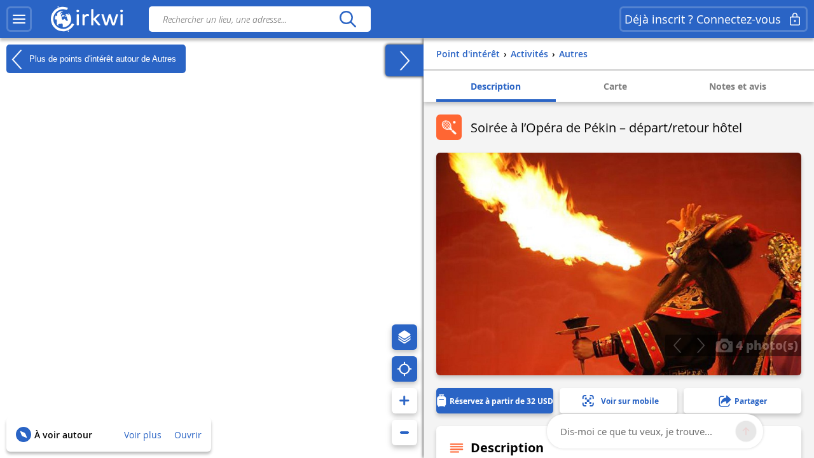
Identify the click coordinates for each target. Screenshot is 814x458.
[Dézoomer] (404, 432)
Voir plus (143, 435)
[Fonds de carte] (404, 337)
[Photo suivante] (700, 345)
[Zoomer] (404, 400)
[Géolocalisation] (404, 369)
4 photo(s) (765, 345)
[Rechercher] (347, 19)
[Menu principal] (19, 19)
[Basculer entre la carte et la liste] (404, 60)
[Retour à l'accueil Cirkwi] (87, 19)
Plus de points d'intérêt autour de (101, 58)
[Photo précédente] (677, 345)
